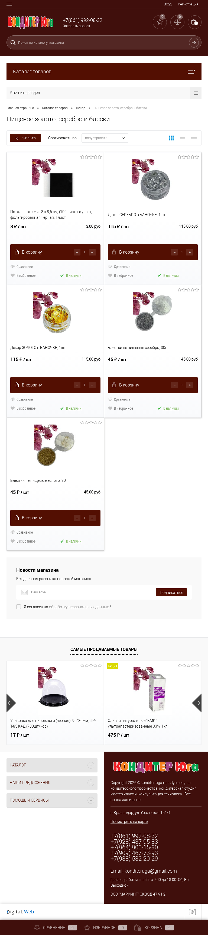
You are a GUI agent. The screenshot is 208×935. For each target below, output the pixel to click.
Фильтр (29, 138)
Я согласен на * (67, 607)
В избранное (26, 275)
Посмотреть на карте (129, 821)
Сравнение (25, 266)
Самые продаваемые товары (104, 649)
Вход (167, 4)
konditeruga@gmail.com (151, 871)
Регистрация (188, 4)
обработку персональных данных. (79, 607)
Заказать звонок (76, 26)
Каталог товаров (32, 71)
